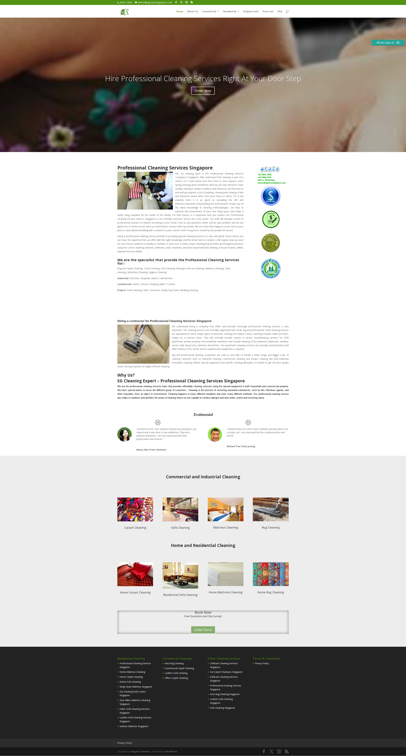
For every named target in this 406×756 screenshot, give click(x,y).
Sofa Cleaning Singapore (222, 707)
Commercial (209, 11)
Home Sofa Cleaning (130, 681)
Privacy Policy (262, 663)
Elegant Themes (140, 751)
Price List (268, 11)
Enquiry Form (251, 11)
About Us (192, 11)
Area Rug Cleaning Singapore (225, 694)
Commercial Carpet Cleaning (179, 668)
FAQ (280, 11)
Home (179, 11)
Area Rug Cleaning (174, 663)
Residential (229, 11)
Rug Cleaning (271, 527)
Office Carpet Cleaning (176, 677)
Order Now (203, 90)
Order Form (203, 630)
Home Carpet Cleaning (135, 592)
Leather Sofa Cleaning (176, 673)
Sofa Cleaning (180, 527)
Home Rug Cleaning (270, 592)
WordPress (171, 751)
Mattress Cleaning (225, 527)
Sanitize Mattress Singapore (134, 726)
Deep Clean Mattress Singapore (136, 686)
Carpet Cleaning (135, 527)
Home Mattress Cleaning (225, 592)
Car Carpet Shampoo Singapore (226, 671)
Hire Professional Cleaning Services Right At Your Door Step (203, 78)
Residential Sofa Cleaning (180, 595)
